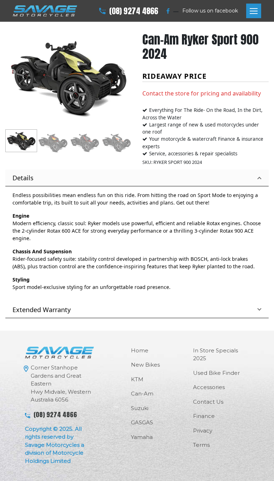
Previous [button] (12, 72)
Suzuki (139, 408)
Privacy (202, 430)
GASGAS (142, 422)
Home (139, 350)
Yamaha (142, 437)
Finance (204, 416)
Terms (201, 444)
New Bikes (145, 364)
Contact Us (208, 401)
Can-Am (142, 393)
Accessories (209, 387)
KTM (137, 379)
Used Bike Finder (216, 372)
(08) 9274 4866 (133, 11)
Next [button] (124, 72)
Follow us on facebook (210, 10)
